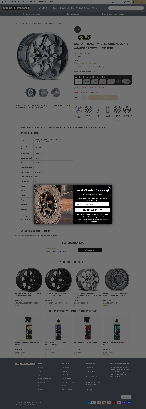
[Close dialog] (109, 187)
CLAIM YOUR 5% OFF (92, 210)
